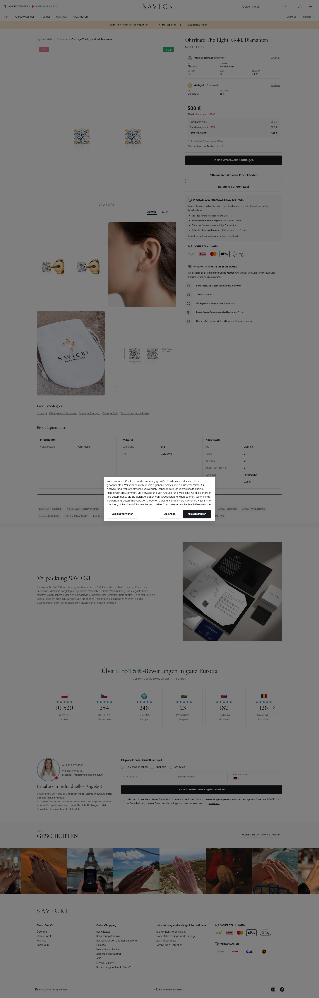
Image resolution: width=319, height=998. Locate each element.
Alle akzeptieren (197, 514)
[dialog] (159, 499)
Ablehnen (170, 514)
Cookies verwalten (122, 514)
